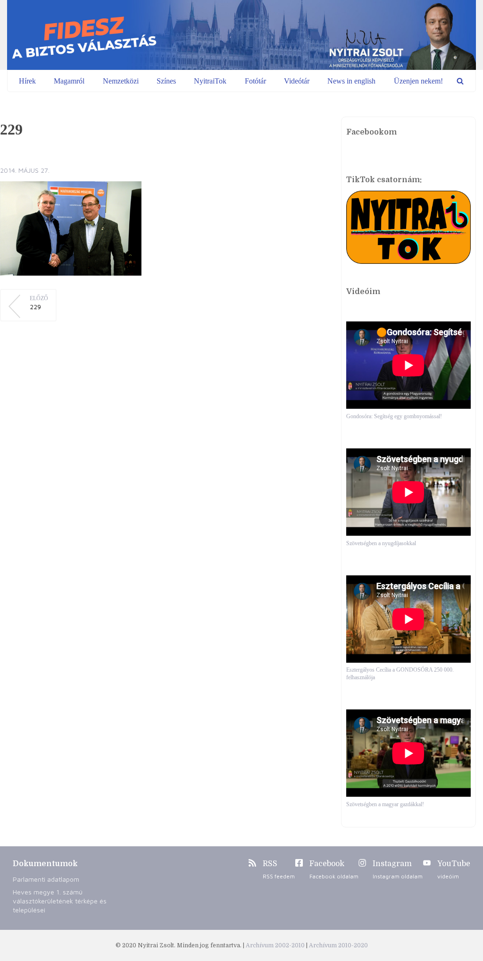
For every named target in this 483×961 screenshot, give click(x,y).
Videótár (296, 81)
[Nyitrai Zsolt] (241, 35)
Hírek (27, 81)
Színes (166, 81)
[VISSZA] (460, 80)
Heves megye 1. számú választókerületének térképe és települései (60, 901)
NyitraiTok (210, 81)
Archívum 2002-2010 (276, 945)
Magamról (69, 81)
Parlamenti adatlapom (46, 879)
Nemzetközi (121, 81)
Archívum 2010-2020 (338, 945)
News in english (351, 81)
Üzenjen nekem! (418, 81)
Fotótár (255, 81)
